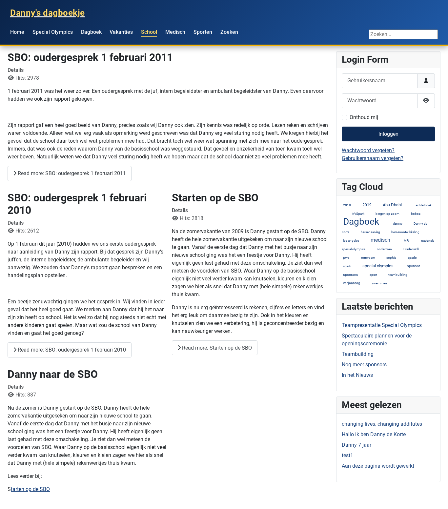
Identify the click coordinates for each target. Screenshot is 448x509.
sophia (391, 257)
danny (397, 223)
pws (346, 257)
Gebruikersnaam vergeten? (372, 158)
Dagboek (91, 32)
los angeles (351, 240)
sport (373, 274)
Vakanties (121, 32)
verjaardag (351, 283)
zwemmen (379, 283)
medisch (380, 240)
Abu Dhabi (392, 204)
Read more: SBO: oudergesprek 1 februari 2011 (71, 173)
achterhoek (424, 205)
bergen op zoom (387, 213)
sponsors (350, 275)
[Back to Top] (436, 497)
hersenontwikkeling (405, 232)
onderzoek (384, 249)
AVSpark (358, 213)
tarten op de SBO (30, 489)
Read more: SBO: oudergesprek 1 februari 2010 (71, 350)
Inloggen (388, 134)
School (149, 32)
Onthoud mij (364, 117)
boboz (415, 213)
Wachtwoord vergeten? (368, 150)
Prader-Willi (411, 249)
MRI (407, 240)
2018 (347, 205)
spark (347, 266)
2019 (367, 205)
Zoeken (229, 32)
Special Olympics (52, 32)
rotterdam (368, 257)
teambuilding (397, 274)
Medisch (175, 32)
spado (412, 257)
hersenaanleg (370, 232)
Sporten (202, 32)
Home (17, 32)
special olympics (378, 265)
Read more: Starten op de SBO (216, 348)
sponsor (413, 266)
